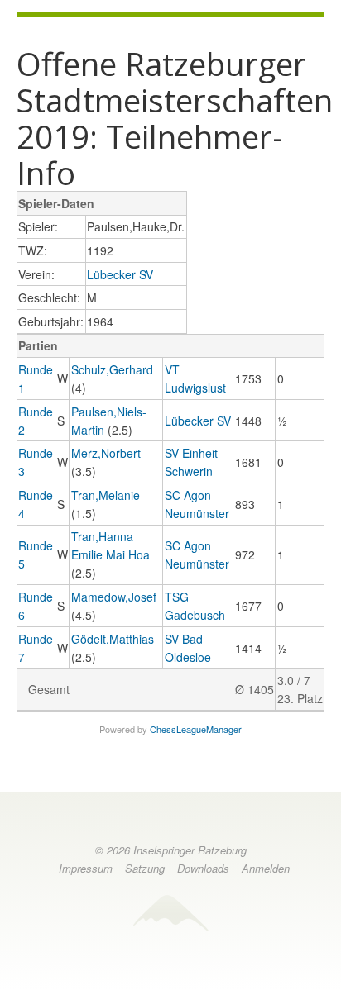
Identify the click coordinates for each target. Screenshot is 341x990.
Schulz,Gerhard (112, 369)
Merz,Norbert (106, 453)
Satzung (145, 868)
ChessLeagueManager (196, 728)
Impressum (86, 868)
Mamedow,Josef (113, 596)
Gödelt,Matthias (112, 639)
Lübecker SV (120, 274)
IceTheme (170, 912)
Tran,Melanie (105, 495)
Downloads (203, 868)
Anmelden (266, 868)
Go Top (170, 968)
